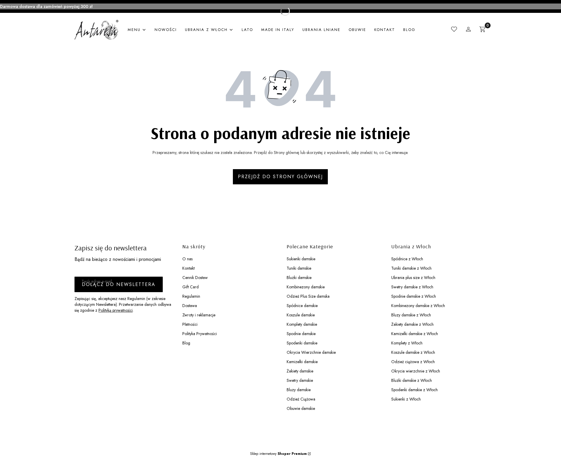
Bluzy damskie (299, 390)
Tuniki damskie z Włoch (411, 268)
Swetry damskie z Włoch (412, 287)
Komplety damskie (302, 324)
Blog (186, 343)
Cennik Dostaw (195, 277)
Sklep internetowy (278, 453)
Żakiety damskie (300, 371)
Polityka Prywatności (199, 334)
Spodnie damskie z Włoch (413, 296)
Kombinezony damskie (306, 287)
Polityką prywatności (115, 310)
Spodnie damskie (301, 334)
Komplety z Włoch (407, 343)
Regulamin (191, 296)
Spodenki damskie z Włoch (414, 390)
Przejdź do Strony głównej (280, 176)
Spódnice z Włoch (407, 259)
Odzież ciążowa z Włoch (413, 362)
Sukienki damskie (301, 259)
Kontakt (188, 268)
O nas (187, 259)
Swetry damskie (300, 380)
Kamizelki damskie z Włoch (414, 334)
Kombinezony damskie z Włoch (418, 306)
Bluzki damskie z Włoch (411, 380)
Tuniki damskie (299, 268)
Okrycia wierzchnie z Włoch (415, 371)
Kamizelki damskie (302, 362)
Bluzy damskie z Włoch (411, 315)
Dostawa (189, 306)
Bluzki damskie (299, 277)
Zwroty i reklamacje (198, 315)
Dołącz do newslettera (118, 284)
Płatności (190, 324)
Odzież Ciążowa (301, 399)
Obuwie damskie (301, 408)
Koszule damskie (301, 315)
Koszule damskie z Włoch (413, 352)
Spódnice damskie (302, 306)
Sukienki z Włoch (406, 399)
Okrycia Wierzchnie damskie (311, 352)
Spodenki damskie (302, 343)
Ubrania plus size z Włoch (413, 277)
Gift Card (190, 287)
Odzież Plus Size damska (308, 296)
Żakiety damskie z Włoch (412, 324)
